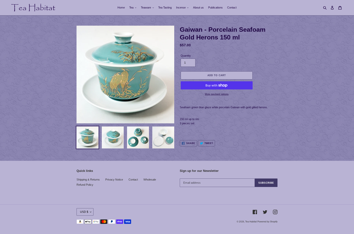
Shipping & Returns (88, 179)
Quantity (186, 55)
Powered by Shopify (267, 221)
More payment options (217, 94)
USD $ (84, 211)
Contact (133, 179)
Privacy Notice (114, 179)
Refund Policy (85, 184)
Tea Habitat (251, 221)
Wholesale (149, 179)
